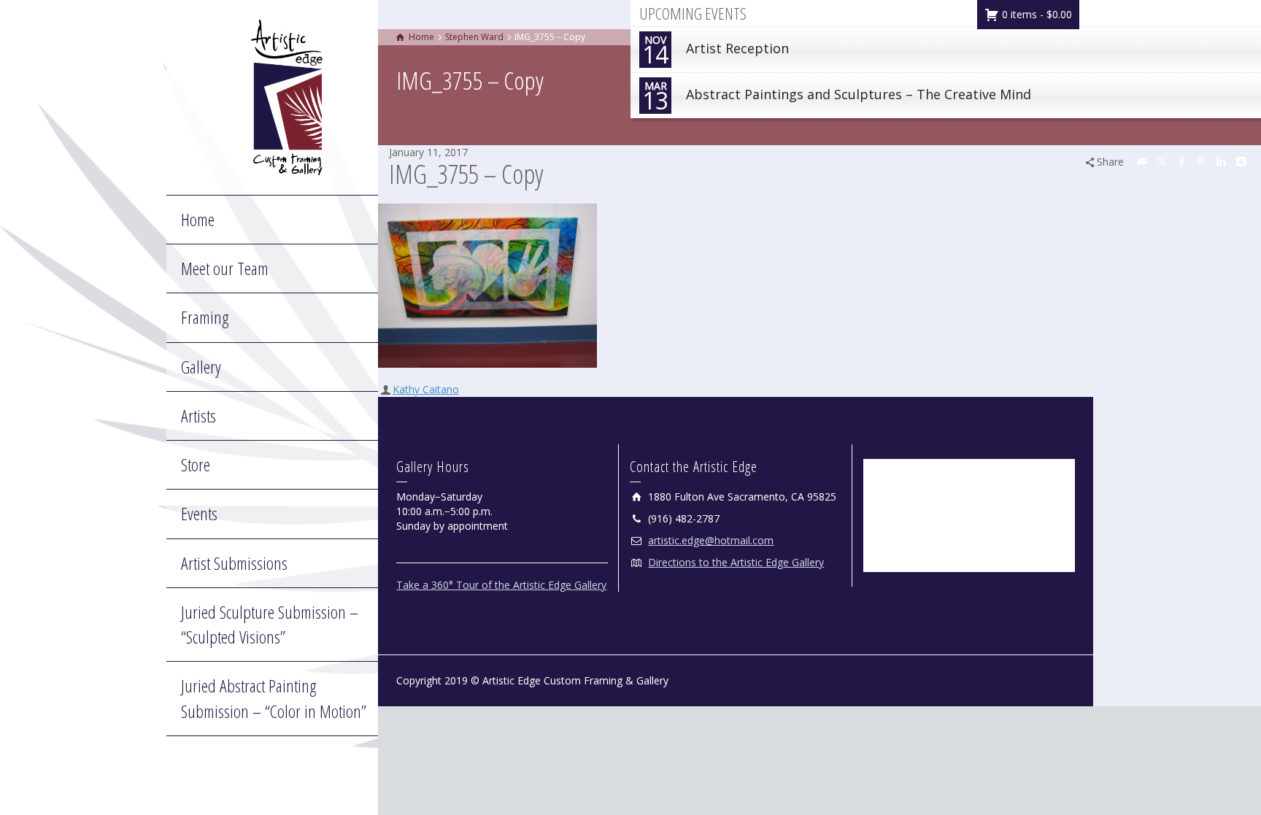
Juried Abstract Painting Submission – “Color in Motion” (273, 697)
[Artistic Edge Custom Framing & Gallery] (287, 96)
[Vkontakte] (1241, 161)
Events (199, 513)
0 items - (1035, 14)
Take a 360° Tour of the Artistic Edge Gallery (501, 585)
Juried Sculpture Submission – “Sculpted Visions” (269, 624)
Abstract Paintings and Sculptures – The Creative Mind (836, 97)
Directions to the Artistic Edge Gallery (736, 562)
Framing (204, 317)
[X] (1162, 161)
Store (195, 464)
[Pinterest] (1202, 161)
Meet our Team (225, 268)
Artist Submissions (234, 563)
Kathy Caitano (426, 389)
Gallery (201, 367)
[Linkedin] (1221, 161)
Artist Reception (715, 51)
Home (198, 219)
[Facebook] (1182, 161)
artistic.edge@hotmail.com (711, 540)
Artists (198, 415)
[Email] (1143, 161)
